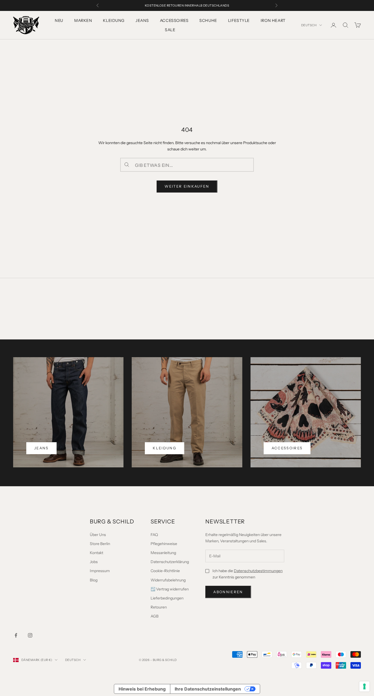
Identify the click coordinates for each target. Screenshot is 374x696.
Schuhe (208, 20)
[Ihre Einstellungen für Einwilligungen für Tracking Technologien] (364, 686)
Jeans (142, 20)
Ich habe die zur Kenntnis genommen (247, 573)
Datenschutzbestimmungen (258, 570)
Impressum (100, 570)
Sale (170, 29)
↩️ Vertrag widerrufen (170, 589)
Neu (59, 20)
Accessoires (174, 20)
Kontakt (96, 552)
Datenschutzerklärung (170, 561)
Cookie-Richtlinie (165, 570)
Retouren (159, 607)
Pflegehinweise (164, 543)
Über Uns (98, 534)
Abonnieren (228, 592)
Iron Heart (273, 20)
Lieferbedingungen (167, 598)
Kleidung (114, 20)
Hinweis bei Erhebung (142, 689)
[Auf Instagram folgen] (30, 635)
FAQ (154, 534)
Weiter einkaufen (187, 186)
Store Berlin (100, 543)
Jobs (94, 561)
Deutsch (309, 25)
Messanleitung (163, 552)
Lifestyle (239, 20)
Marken (83, 20)
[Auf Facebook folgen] (16, 635)
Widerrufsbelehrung (168, 580)
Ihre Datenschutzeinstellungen (208, 689)
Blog (93, 580)
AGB (155, 616)
